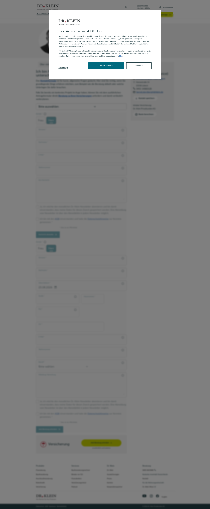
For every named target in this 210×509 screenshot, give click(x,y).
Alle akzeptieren (106, 66)
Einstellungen (63, 68)
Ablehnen (139, 66)
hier (120, 56)
